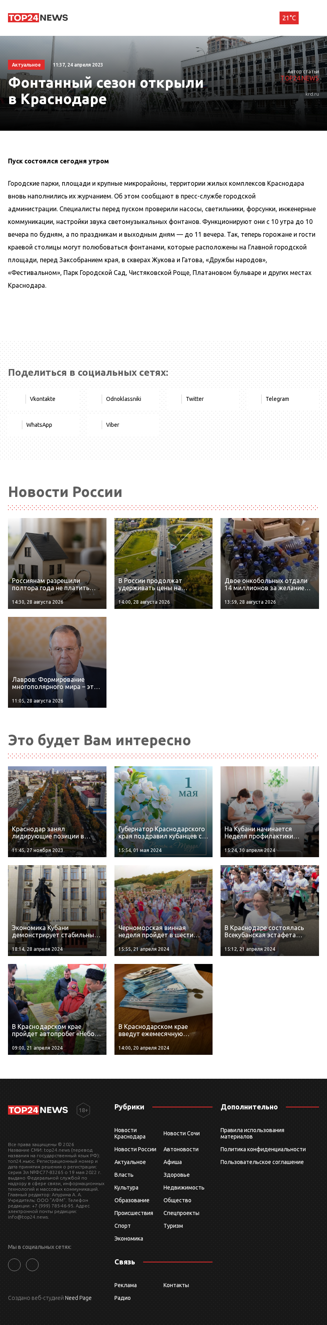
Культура (126, 1187)
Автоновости (181, 1149)
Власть (124, 1175)
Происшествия (133, 1213)
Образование (132, 1200)
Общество (177, 1200)
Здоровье (177, 1175)
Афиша (173, 1162)
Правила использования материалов (252, 1133)
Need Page (78, 1298)
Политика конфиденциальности (263, 1149)
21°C (289, 18)
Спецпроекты (181, 1213)
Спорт (122, 1226)
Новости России (135, 1149)
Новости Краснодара (130, 1133)
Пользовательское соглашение (262, 1162)
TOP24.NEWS (299, 78)
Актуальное (130, 1162)
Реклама (125, 1285)
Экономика (128, 1238)
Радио (122, 1298)
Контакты (176, 1285)
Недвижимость (184, 1187)
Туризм (173, 1226)
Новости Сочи (182, 1133)
